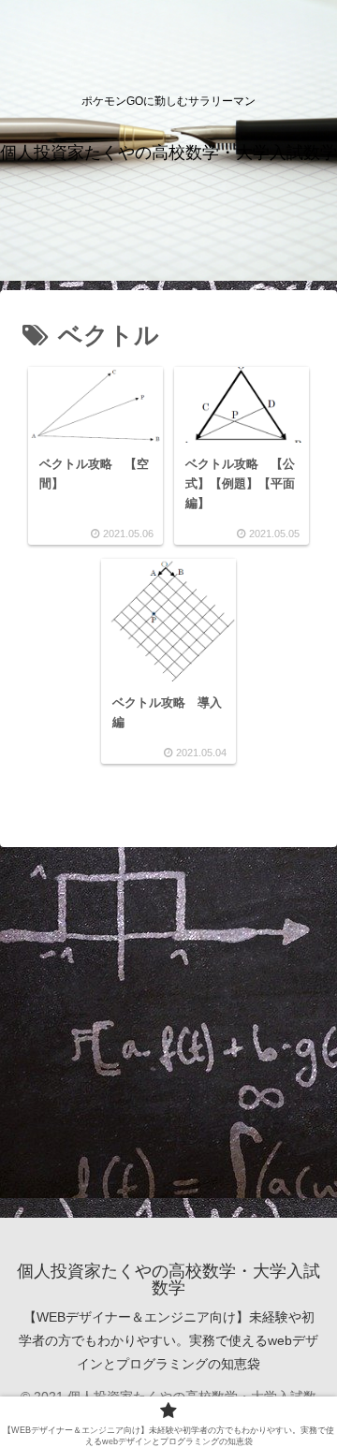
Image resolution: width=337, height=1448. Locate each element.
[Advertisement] (168, 1030)
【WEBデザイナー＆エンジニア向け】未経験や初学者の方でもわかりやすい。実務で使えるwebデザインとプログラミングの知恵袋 (168, 1340)
